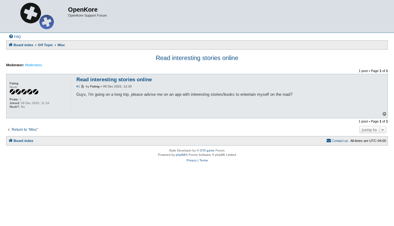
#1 (78, 86)
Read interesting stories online (197, 57)
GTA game (207, 150)
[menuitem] (15, 36)
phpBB (181, 154)
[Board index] (38, 16)
